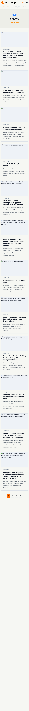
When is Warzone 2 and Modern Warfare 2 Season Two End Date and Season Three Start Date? (13, 55)
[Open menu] (27, 2)
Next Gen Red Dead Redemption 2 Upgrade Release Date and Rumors (13, 203)
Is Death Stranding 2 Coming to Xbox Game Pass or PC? (14, 128)
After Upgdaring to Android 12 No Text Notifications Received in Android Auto (13, 435)
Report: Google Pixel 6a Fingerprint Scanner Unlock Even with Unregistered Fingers (13, 242)
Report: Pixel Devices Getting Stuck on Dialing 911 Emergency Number (14, 358)
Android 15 (14, 6)
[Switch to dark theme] (23, 2)
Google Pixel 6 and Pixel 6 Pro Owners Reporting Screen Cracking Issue (14, 319)
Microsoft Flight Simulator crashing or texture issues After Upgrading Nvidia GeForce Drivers (13, 475)
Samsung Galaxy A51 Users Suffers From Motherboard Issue (13, 396)
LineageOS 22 (22, 6)
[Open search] (18, 2)
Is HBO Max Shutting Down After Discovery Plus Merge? (14, 91)
